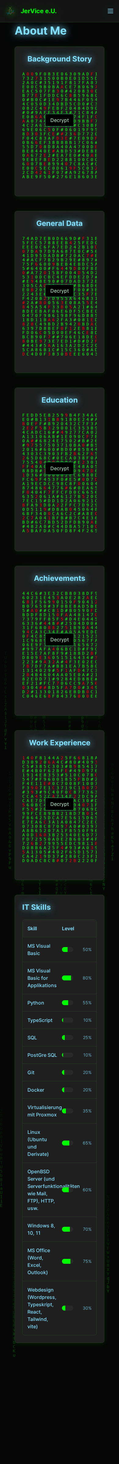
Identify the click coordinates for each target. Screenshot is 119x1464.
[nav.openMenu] (110, 11)
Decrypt (59, 120)
